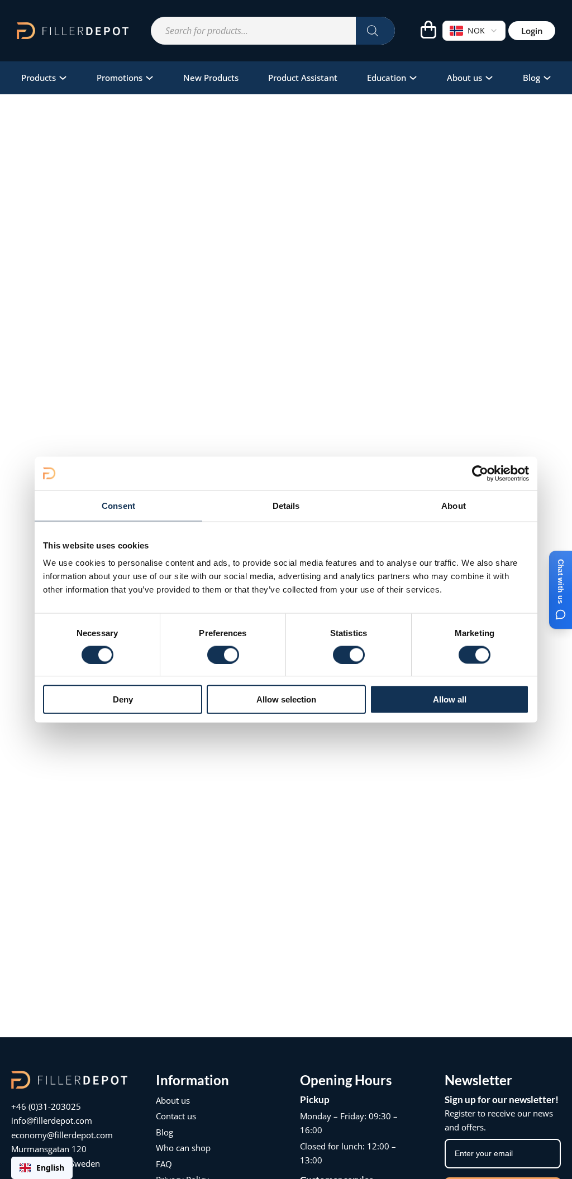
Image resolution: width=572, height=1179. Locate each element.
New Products (211, 77)
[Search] (375, 31)
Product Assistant (302, 77)
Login (532, 30)
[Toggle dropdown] (63, 78)
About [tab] (453, 505)
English (50, 1167)
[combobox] (42, 1168)
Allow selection (286, 699)
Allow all (449, 699)
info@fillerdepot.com (51, 1120)
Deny (123, 699)
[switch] (223, 654)
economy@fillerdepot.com (62, 1134)
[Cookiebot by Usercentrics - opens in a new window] (480, 473)
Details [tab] (286, 505)
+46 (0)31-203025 (46, 1106)
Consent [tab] (118, 505)
